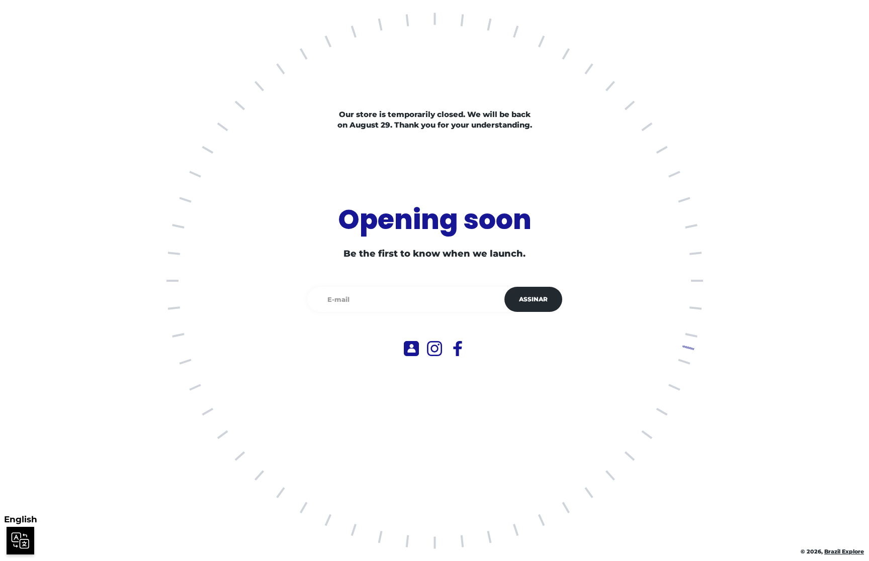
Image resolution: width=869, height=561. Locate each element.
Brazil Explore (844, 551)
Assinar (533, 299)
